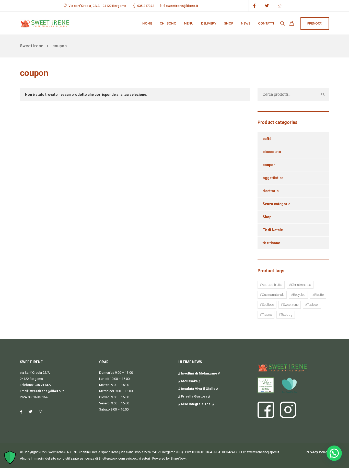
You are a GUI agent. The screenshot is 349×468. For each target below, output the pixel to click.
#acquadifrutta (271, 285)
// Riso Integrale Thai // (196, 404)
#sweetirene (289, 305)
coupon (269, 165)
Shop (228, 23)
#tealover (312, 305)
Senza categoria (276, 204)
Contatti (266, 23)
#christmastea (300, 285)
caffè (267, 139)
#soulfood (267, 305)
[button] (334, 453)
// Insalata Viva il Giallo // (198, 389)
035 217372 (145, 6)
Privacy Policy (317, 452)
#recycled (298, 295)
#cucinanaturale (272, 295)
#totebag (286, 315)
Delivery (208, 23)
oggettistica (273, 178)
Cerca (322, 94)
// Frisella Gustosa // (194, 396)
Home (147, 23)
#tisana (266, 315)
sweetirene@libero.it (182, 6)
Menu (188, 23)
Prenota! (314, 23)
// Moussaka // (189, 381)
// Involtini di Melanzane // (199, 373)
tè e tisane (271, 243)
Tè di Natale (273, 230)
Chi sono (168, 23)
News (245, 23)
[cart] (291, 23)
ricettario (271, 191)
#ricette (318, 295)
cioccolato (272, 152)
